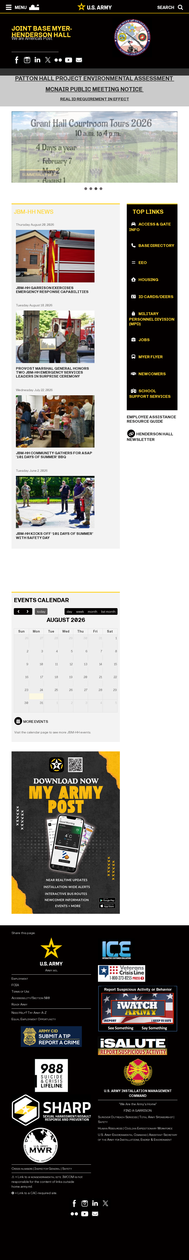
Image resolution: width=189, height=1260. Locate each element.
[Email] (79, 60)
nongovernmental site (46, 1177)
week (80, 612)
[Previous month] (18, 611)
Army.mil (51, 970)
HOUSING (148, 279)
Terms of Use (20, 991)
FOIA (15, 985)
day (69, 612)
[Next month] (27, 611)
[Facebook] (17, 60)
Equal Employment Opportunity (34, 1019)
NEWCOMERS (152, 374)
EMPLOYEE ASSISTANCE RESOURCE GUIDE (151, 419)
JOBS (144, 339)
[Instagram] (27, 60)
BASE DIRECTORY (156, 245)
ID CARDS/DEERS (156, 296)
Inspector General (47, 1169)
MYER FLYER (151, 357)
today (41, 612)
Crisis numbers (22, 1169)
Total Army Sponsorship (156, 1117)
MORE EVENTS (35, 721)
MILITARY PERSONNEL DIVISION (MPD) (151, 318)
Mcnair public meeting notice (94, 89)
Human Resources (110, 1128)
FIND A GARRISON (138, 1111)
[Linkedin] (37, 60)
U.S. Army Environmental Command (122, 1135)
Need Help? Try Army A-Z (29, 1013)
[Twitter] (48, 60)
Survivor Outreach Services (117, 1117)
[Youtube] (68, 60)
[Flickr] (58, 60)
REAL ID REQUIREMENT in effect (94, 99)
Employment (20, 979)
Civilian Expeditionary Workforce (148, 1128)
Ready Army (19, 1004)
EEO (143, 262)
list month (108, 612)
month (92, 612)
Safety (67, 1169)
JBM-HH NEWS (33, 211)
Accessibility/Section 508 (31, 998)
